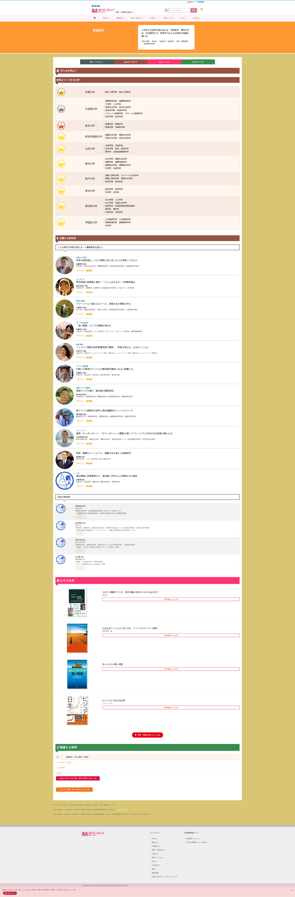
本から (183, 18)
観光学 (59, 773)
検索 (194, 10)
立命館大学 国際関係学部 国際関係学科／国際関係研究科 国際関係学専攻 (104, 394)
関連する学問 (199, 62)
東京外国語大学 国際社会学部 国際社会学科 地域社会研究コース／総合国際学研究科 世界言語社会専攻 (124, 437)
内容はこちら (171, 599)
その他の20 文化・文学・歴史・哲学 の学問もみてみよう (77, 778)
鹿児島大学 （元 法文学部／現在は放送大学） (103, 458)
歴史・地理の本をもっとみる (148, 735)
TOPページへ (11, 893)
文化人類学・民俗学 (64, 762)
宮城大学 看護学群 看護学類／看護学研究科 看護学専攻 (106, 479)
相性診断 (155, 873)
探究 (153, 869)
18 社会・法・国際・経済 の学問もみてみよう (73, 789)
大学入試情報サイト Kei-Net (196, 842)
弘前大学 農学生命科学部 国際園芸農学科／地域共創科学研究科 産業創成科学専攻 (107, 263)
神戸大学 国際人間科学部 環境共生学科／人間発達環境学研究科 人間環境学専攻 (106, 307)
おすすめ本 (165, 62)
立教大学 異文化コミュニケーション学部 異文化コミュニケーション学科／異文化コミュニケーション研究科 (116, 350)
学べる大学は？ (98, 62)
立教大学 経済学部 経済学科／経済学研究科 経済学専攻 (104, 372)
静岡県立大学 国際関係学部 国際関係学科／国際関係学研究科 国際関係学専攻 (106, 415)
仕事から (153, 18)
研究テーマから (168, 18)
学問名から (120, 18)
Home (154, 838)
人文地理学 (61, 768)
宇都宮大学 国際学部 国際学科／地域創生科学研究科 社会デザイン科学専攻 (105, 285)
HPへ (81, 517)
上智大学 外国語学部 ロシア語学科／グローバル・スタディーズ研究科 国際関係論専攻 (109, 329)
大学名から (196, 18)
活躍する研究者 (131, 62)
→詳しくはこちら (122, 809)
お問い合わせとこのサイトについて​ (165, 877)
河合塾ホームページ (193, 838)
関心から (106, 18)
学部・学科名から (137, 18)
